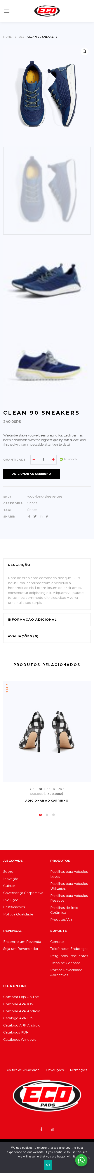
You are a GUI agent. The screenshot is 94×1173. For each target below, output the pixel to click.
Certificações (14, 907)
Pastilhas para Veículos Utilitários (69, 886)
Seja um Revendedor (20, 949)
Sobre (8, 871)
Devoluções (55, 1070)
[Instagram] (52, 1129)
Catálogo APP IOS (18, 1018)
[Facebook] (41, 1129)
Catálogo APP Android (21, 1025)
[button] (85, 51)
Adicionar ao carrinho (31, 473)
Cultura (9, 886)
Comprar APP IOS (18, 1004)
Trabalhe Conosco (65, 963)
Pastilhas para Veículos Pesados (69, 898)
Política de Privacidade (23, 1070)
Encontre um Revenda (22, 942)
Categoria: (13, 503)
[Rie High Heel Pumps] (47, 731)
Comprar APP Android (21, 1011)
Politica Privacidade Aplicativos (66, 972)
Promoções (78, 1070)
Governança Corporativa (23, 893)
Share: (9, 516)
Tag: (7, 510)
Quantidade (14, 459)
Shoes (32, 503)
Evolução (10, 900)
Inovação (10, 879)
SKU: (7, 496)
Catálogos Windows (19, 1039)
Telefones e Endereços (69, 949)
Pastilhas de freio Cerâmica (64, 910)
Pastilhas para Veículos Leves (69, 873)
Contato (57, 942)
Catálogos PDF (15, 1032)
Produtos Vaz (61, 919)
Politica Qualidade (18, 914)
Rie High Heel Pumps (47, 789)
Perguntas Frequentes (69, 956)
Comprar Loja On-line (21, 997)
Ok (48, 1164)
